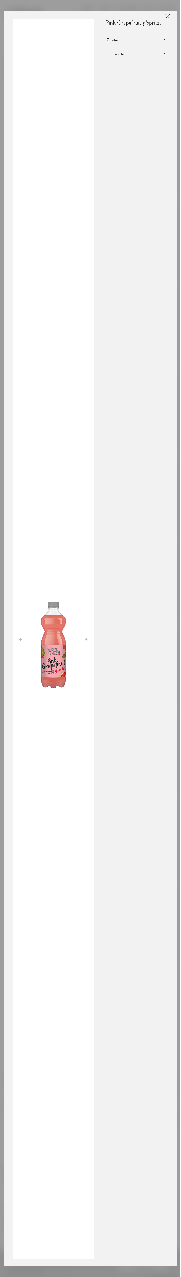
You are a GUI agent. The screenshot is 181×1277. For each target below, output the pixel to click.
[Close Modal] (167, 16)
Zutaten (113, 40)
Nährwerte (115, 54)
